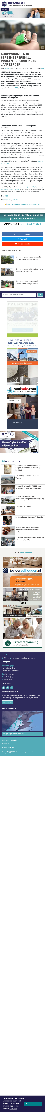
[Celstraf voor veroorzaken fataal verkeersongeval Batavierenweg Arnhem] (8, 531)
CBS (42, 68)
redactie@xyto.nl (10, 677)
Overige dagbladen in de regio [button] (13, 734)
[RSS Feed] (12, 688)
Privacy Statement (8, 747)
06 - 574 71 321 (31, 223)
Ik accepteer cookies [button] (33, 1104)
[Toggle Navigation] (40, 4)
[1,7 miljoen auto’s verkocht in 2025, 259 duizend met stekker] (8, 541)
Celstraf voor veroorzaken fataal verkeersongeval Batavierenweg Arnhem (27, 529)
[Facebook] (4, 688)
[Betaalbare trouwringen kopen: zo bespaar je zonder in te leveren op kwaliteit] (8, 469)
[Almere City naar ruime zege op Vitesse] (8, 479)
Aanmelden (7, 702)
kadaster (15, 200)
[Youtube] (8, 688)
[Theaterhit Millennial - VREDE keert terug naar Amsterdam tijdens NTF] (8, 489)
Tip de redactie (24, 244)
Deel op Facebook (24, 234)
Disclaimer (5, 744)
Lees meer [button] (13, 1109)
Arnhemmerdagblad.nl (16, 3)
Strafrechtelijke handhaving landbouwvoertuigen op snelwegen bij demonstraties (29, 498)
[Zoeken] (40, 295)
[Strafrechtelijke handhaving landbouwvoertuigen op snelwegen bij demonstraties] (8, 500)
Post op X (23, 239)
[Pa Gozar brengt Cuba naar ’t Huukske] (8, 520)
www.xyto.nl (8, 679)
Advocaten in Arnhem (23, 507)
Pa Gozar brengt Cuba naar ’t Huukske (29, 517)
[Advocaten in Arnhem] (8, 510)
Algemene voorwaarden (9, 740)
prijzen (5, 200)
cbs (10, 200)
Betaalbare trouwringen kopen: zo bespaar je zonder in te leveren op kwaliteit (27, 468)
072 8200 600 (9, 674)
